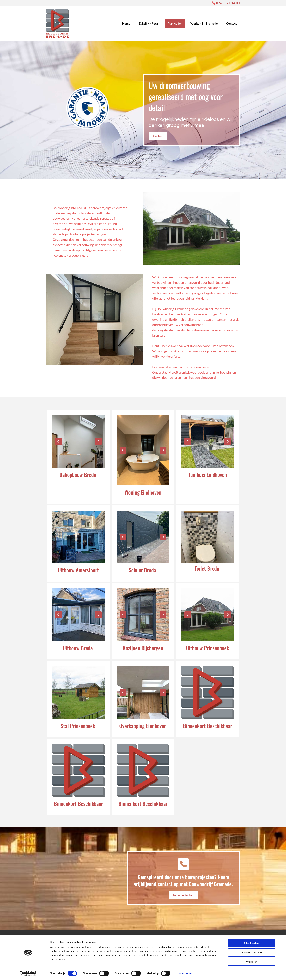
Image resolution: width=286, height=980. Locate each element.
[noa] (94, 108)
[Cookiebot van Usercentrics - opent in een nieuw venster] (28, 973)
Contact (231, 23)
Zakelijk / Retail (149, 23)
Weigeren (251, 961)
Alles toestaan (252, 943)
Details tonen (184, 973)
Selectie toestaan (252, 952)
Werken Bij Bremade (204, 23)
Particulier (175, 23)
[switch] (104, 973)
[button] (158, 136)
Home (126, 23)
